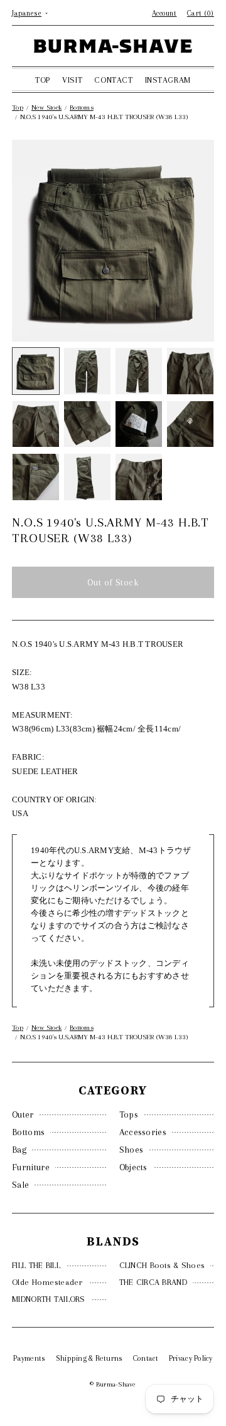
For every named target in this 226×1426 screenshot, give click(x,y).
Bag (19, 1150)
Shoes (131, 1150)
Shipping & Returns (89, 1358)
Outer (23, 1114)
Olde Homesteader (47, 1282)
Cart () (200, 13)
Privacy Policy (191, 1358)
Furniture (31, 1167)
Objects (133, 1167)
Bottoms (28, 1132)
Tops (128, 1114)
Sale (20, 1185)
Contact (146, 1358)
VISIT (72, 80)
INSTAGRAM (168, 80)
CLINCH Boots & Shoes (162, 1265)
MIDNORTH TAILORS (48, 1299)
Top (17, 107)
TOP (42, 80)
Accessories (142, 1132)
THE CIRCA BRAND (153, 1282)
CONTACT (113, 80)
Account (164, 13)
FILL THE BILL (36, 1265)
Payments (29, 1358)
